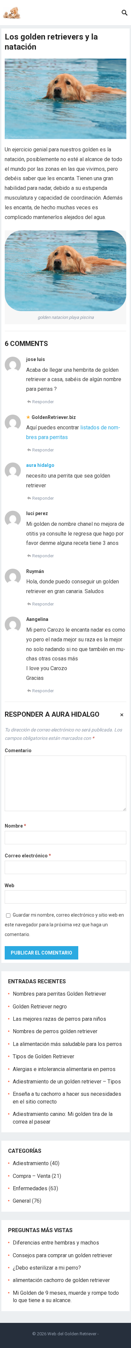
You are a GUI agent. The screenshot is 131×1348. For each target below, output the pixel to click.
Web (9, 885)
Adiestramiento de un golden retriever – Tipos (67, 1081)
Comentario (18, 750)
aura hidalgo (40, 465)
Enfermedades (30, 1188)
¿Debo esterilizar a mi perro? (47, 1268)
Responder (43, 401)
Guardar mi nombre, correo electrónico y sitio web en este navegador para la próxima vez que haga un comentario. (64, 924)
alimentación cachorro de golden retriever (61, 1280)
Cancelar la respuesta (122, 714)
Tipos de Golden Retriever (43, 1056)
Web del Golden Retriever (71, 1333)
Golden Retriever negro (40, 1006)
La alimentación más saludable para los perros (67, 1044)
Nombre (15, 826)
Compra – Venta (31, 1176)
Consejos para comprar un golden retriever (62, 1255)
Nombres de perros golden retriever (55, 1031)
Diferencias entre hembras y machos (56, 1242)
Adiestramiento (31, 1163)
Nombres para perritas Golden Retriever (59, 994)
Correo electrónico (28, 855)
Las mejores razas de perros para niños (59, 1019)
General (22, 1201)
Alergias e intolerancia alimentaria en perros (64, 1069)
